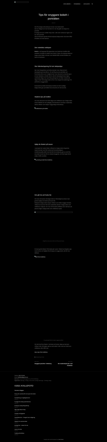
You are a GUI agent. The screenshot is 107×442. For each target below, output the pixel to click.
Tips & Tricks (41, 357)
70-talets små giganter (19, 413)
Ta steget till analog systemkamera (22, 401)
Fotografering (77, 3)
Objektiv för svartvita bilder (20, 421)
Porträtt (37, 357)
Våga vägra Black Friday (20, 409)
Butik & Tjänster (67, 3)
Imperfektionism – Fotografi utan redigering (24, 417)
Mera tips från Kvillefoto (41, 352)
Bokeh (36, 51)
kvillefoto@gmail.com (23, 377)
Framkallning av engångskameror (22, 397)
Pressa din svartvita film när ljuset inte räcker (25, 393)
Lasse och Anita (18, 429)
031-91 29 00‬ (22, 375)
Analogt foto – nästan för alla (21, 425)
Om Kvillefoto (87, 3)
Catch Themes (61, 439)
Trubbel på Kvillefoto (19, 433)
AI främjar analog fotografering (21, 405)
